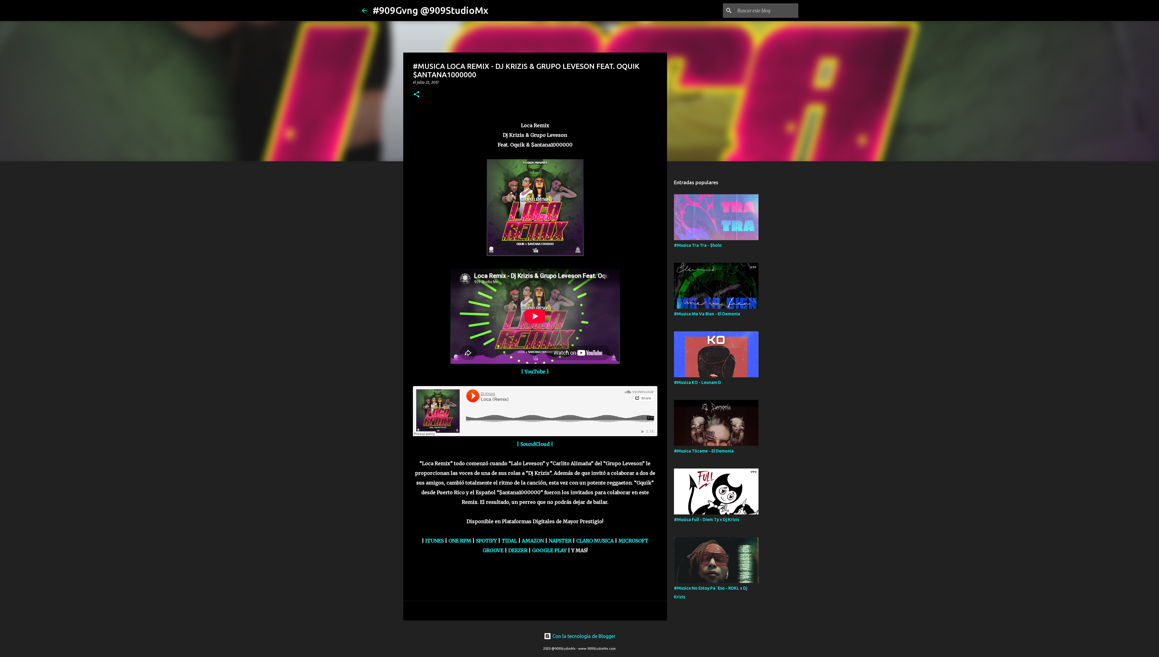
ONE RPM (460, 541)
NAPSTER (561, 541)
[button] (416, 95)
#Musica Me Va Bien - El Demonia (707, 313)
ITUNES (435, 541)
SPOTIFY (487, 541)
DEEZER (518, 550)
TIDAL (510, 541)
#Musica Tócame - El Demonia (704, 451)
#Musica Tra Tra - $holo (698, 245)
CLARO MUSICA (595, 541)
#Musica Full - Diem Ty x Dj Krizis (706, 519)
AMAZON (533, 541)
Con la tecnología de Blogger (583, 636)
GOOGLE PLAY (549, 550)
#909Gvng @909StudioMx (430, 10)
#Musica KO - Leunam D (697, 382)
